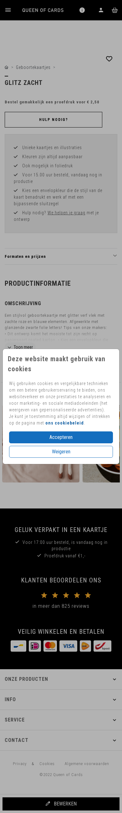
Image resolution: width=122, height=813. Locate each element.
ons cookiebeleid (64, 422)
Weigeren (61, 452)
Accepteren (61, 437)
